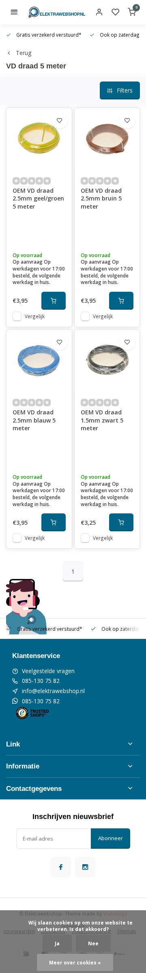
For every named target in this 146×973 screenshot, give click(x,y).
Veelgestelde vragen (48, 671)
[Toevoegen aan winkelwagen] (53, 301)
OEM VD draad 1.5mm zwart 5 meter (102, 420)
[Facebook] (61, 867)
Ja (57, 943)
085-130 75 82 (41, 681)
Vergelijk (35, 316)
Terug (23, 53)
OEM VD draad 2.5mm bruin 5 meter (101, 198)
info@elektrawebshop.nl (53, 691)
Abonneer (110, 838)
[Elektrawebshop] (56, 12)
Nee (93, 943)
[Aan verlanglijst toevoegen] (60, 120)
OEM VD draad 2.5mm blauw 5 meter (34, 420)
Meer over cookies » (75, 962)
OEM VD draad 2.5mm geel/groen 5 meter (38, 198)
